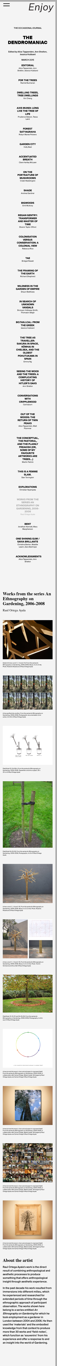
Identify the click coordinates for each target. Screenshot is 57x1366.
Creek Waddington (27, 176)
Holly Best (28, 145)
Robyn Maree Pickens (28, 132)
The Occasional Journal (28, 28)
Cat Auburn (28, 400)
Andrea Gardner (27, 191)
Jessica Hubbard (27, 325)
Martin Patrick (28, 450)
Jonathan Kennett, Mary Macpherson (27, 526)
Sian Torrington (28, 475)
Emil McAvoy (27, 204)
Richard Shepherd (28, 274)
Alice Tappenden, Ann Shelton (27, 559)
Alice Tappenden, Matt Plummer (28, 421)
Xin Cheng (27, 96)
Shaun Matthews (27, 289)
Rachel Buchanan (27, 81)
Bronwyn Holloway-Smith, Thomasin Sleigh (27, 307)
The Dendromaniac (27, 40)
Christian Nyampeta (28, 488)
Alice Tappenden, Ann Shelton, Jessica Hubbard (27, 68)
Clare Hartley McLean (28, 160)
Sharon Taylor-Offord (27, 221)
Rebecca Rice (27, 243)
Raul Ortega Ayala (27, 507)
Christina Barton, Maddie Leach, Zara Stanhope (27, 543)
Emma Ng (27, 350)
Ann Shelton (28, 378)
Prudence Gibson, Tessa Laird (28, 113)
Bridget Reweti (28, 259)
